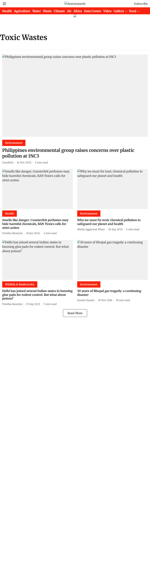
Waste (47, 11)
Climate (59, 11)
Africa (78, 11)
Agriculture (22, 11)
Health (7, 11)
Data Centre (92, 11)
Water (36, 11)
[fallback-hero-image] (75, 96)
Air (69, 11)
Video (107, 11)
